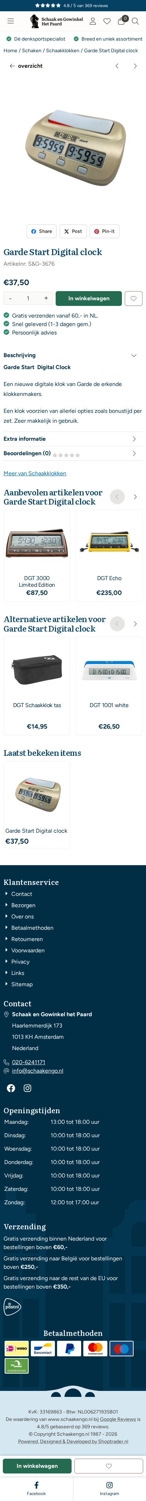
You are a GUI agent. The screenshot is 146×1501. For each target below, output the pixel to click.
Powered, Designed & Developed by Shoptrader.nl (73, 1442)
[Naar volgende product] (135, 66)
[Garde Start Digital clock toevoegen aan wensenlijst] (133, 298)
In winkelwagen (89, 298)
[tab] (73, 355)
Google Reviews (118, 1419)
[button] (11, 21)
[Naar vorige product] (117, 66)
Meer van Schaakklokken (35, 473)
